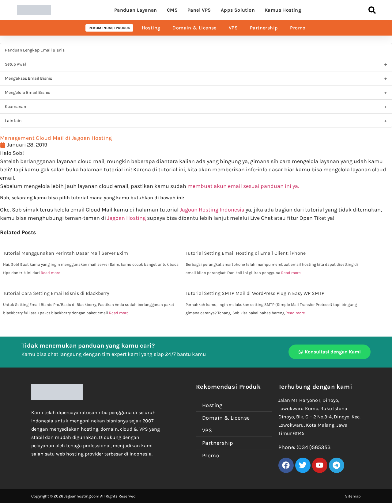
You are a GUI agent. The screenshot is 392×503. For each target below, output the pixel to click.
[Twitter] (303, 465)
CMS (172, 10)
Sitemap (353, 496)
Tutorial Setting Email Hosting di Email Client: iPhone (246, 253)
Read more (50, 272)
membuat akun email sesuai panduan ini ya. (243, 186)
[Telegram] (336, 465)
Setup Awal (15, 64)
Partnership (264, 28)
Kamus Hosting (283, 10)
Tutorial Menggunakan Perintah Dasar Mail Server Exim (65, 253)
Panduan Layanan (135, 10)
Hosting (151, 28)
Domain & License (194, 28)
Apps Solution (238, 10)
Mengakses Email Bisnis (28, 78)
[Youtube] (319, 465)
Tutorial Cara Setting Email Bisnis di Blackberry (56, 293)
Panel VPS (199, 10)
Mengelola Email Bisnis (27, 92)
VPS (233, 28)
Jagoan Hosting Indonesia (212, 209)
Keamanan (15, 106)
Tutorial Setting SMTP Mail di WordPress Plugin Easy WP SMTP (255, 293)
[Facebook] (286, 465)
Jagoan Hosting (127, 218)
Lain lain (13, 120)
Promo (297, 28)
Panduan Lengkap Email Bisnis (35, 50)
